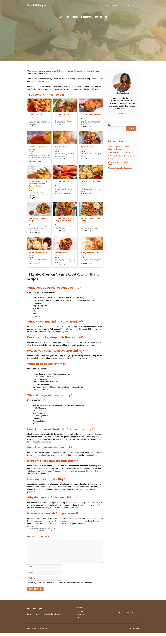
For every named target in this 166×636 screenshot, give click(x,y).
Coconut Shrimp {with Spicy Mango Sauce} (64, 219)
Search (111, 125)
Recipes (126, 5)
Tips (134, 5)
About (115, 5)
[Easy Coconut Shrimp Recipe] (39, 209)
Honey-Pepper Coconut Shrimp (91, 219)
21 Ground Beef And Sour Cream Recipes (43, 531)
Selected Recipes (36, 5)
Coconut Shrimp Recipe (91, 114)
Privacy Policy (134, 628)
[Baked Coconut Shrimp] (91, 172)
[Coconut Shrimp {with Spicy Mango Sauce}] (65, 209)
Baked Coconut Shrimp (90, 181)
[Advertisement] (83, 34)
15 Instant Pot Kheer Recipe (119, 152)
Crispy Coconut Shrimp (91, 253)
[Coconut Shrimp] (39, 105)
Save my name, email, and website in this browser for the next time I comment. (60, 583)
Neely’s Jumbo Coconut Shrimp (39, 148)
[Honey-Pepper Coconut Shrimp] (91, 209)
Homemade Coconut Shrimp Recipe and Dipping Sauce (38, 183)
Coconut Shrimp (36, 114)
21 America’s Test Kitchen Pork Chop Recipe (44, 529)
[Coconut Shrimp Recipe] (91, 105)
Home (106, 5)
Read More (122, 114)
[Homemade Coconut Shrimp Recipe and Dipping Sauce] (39, 172)
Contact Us (80, 614)
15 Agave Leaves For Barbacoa (120, 168)
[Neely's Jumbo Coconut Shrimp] (39, 137)
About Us (80, 611)
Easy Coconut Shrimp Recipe (38, 219)
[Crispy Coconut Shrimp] (91, 243)
